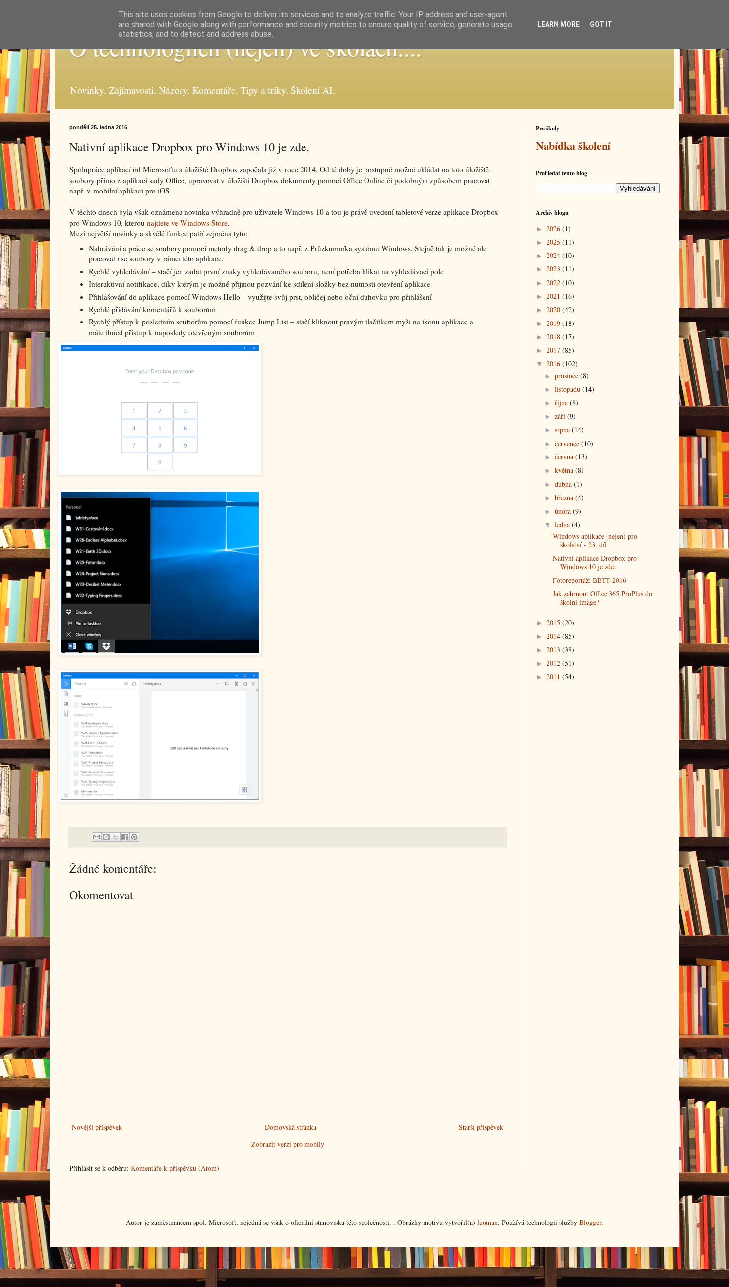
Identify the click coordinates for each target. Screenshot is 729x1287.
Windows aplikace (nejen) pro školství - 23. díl (595, 540)
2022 (554, 282)
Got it (601, 24)
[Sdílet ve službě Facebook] (125, 837)
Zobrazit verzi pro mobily (287, 1144)
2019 (554, 323)
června (565, 456)
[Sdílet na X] (116, 837)
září (561, 416)
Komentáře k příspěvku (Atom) (175, 1168)
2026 (554, 228)
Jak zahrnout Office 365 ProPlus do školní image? (602, 598)
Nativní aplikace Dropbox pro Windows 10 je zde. (595, 562)
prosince (567, 375)
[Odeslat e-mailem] (97, 837)
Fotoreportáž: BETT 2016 (589, 580)
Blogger (590, 1222)
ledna (563, 524)
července (568, 443)
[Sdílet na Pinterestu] (134, 837)
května (565, 470)
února (564, 510)
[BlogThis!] (106, 837)
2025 (554, 242)
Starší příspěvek (481, 1127)
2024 (554, 255)
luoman (487, 1222)
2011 (554, 676)
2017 (554, 350)
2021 (554, 296)
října (562, 402)
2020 (554, 309)
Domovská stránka (290, 1127)
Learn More (558, 24)
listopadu (568, 389)
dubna (564, 484)
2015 (554, 622)
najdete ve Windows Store (187, 223)
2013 (554, 649)
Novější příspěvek (97, 1127)
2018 (554, 336)
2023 (554, 268)
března (565, 497)
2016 (554, 363)
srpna (563, 429)
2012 (554, 663)
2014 (554, 636)
